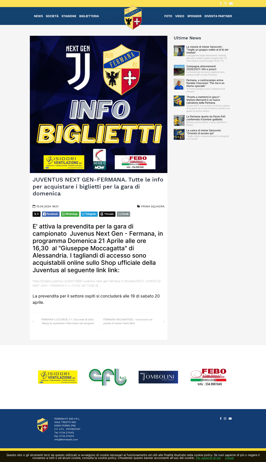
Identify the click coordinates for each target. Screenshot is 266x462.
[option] (58, 377)
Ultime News (187, 37)
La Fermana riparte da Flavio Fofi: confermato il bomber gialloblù (206, 118)
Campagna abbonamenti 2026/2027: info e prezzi (201, 68)
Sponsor (194, 16)
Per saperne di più (208, 458)
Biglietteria (89, 16)
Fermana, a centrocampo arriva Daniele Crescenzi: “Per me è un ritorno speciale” (205, 83)
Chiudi (229, 458)
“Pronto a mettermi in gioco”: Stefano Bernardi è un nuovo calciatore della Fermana (203, 99)
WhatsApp (71, 214)
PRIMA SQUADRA (152, 206)
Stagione (69, 16)
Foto (168, 16)
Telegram (90, 214)
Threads (109, 214)
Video (179, 16)
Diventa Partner (218, 16)
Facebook (52, 214)
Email (125, 214)
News (38, 16)
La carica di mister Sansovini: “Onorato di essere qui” (203, 132)
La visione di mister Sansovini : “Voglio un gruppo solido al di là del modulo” (207, 49)
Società (52, 16)
